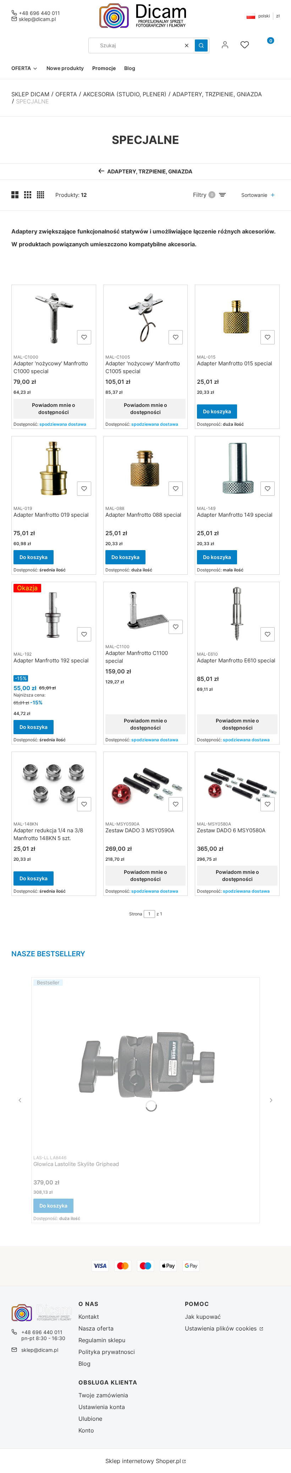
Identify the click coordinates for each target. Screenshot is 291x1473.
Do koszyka (217, 411)
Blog (84, 1363)
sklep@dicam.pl (37, 19)
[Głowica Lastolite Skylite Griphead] (145, 1063)
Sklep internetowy (143, 1460)
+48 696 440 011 (39, 13)
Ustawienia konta (101, 1406)
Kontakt (88, 1316)
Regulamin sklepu (101, 1340)
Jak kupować (203, 1316)
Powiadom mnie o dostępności (53, 408)
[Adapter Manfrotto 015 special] (237, 317)
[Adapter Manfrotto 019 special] (53, 468)
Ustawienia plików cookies (221, 1328)
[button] (201, 45)
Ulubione (90, 1418)
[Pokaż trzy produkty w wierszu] (27, 194)
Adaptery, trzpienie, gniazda (217, 94)
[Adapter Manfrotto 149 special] (237, 468)
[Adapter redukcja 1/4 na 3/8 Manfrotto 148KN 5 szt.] (53, 784)
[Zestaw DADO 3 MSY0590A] (145, 784)
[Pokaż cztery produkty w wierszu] (40, 194)
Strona (135, 913)
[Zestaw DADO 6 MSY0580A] (237, 784)
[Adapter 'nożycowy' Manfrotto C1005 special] (145, 317)
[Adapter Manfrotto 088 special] (145, 468)
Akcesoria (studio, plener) (124, 94)
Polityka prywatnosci (106, 1351)
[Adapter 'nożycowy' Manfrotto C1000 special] (53, 317)
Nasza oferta (96, 1328)
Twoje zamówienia (103, 1395)
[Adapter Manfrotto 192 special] (53, 614)
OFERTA (66, 94)
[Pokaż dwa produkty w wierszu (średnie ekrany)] (14, 194)
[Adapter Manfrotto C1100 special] (145, 610)
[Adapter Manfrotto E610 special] (237, 614)
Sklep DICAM (30, 94)
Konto (86, 1430)
